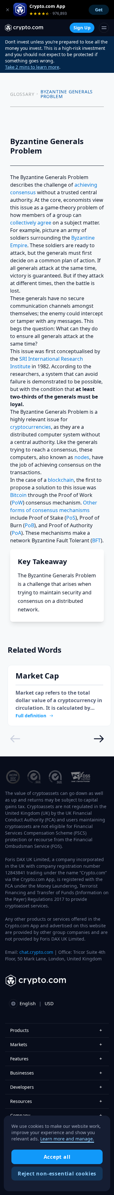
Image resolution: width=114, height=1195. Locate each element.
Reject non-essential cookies (57, 1173)
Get (99, 10)
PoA (16, 532)
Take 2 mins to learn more (32, 67)
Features (56, 1059)
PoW (17, 502)
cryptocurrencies (30, 426)
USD (49, 1003)
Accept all (57, 1156)
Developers (56, 1087)
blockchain (61, 479)
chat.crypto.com (36, 952)
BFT (96, 540)
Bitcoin (18, 495)
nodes (81, 457)
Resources (56, 1101)
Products (56, 1030)
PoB (29, 525)
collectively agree (30, 222)
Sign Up (82, 28)
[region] (57, 1153)
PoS (70, 517)
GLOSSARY (22, 94)
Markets (56, 1044)
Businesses (56, 1073)
